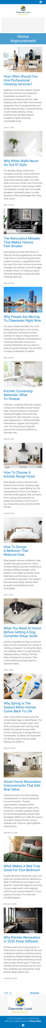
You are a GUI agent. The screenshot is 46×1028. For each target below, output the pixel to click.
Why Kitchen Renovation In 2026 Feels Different (22, 939)
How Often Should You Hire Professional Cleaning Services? (21, 80)
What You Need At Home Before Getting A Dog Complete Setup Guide (22, 632)
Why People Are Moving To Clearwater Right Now (22, 319)
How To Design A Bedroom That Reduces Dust (16, 551)
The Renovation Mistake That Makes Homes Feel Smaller (22, 242)
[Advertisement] (23, 26)
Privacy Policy (35, 1021)
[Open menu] (42, 2)
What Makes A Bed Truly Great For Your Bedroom (22, 868)
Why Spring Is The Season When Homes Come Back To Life (20, 707)
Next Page (36, 993)
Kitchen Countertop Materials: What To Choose (18, 395)
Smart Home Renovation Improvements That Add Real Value (22, 785)
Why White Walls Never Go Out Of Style (21, 163)
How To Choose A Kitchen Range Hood (19, 474)
